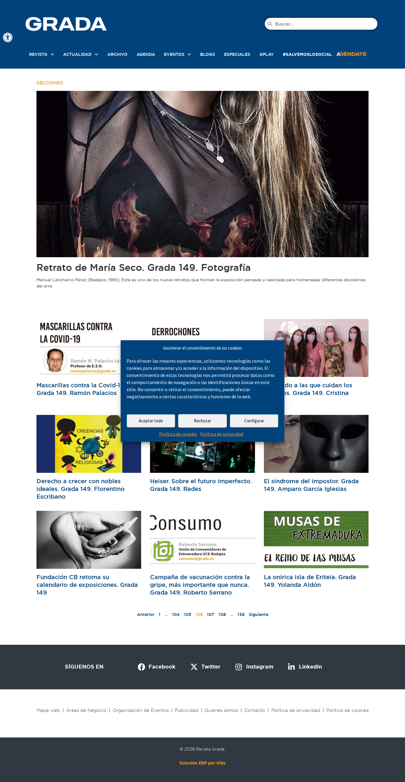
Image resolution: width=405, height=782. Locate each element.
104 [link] (176, 614)
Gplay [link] (266, 54)
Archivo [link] (117, 54)
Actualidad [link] (77, 54)
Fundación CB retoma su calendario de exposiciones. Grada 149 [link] (87, 584)
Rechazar (202, 421)
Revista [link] (38, 54)
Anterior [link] (145, 614)
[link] (7, 37)
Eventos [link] (174, 54)
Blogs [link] (207, 54)
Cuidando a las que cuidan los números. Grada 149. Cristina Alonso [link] (308, 393)
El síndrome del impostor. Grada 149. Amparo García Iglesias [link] (311, 485)
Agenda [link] (146, 54)
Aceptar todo (151, 421)
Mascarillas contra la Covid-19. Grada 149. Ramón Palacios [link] (80, 389)
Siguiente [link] (258, 614)
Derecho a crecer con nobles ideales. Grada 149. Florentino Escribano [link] (80, 488)
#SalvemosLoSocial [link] (307, 54)
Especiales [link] (237, 54)
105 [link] (187, 614)
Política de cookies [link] (178, 434)
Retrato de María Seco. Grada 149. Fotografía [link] (143, 267)
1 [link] (159, 614)
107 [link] (210, 614)
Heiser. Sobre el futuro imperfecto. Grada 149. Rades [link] (201, 485)
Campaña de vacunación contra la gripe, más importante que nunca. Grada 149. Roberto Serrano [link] (200, 584)
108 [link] (222, 614)
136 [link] (241, 614)
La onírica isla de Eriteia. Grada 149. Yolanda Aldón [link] (310, 581)
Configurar (254, 421)
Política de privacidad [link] (221, 434)
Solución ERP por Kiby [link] (202, 763)
